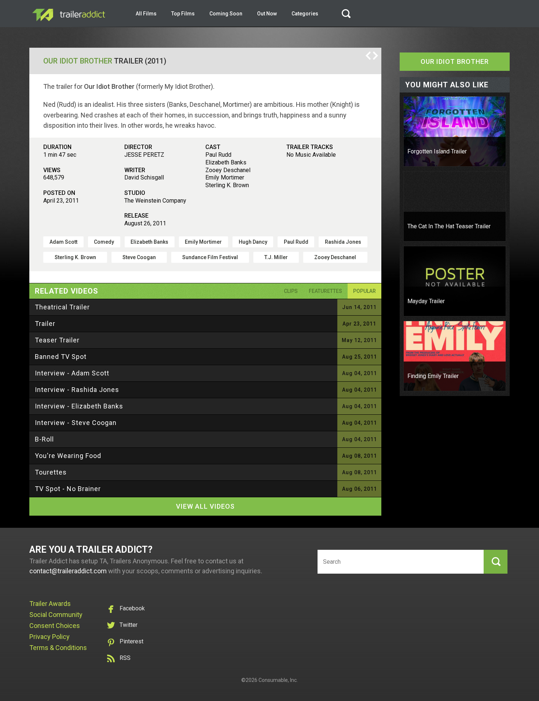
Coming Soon (225, 14)
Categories (305, 14)
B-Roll (44, 439)
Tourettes (51, 472)
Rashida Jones (343, 242)
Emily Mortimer (203, 242)
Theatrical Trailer (62, 307)
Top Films (183, 14)
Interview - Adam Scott (72, 373)
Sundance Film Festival (210, 257)
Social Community (55, 614)
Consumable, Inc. (278, 680)
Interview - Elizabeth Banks (79, 406)
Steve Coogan (139, 257)
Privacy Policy (49, 636)
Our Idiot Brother (77, 61)
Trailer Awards (50, 603)
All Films (146, 14)
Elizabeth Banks (149, 242)
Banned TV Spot (61, 356)
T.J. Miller (276, 257)
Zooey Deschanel (335, 257)
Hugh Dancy (253, 242)
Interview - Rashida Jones (77, 389)
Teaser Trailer (57, 340)
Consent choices (54, 625)
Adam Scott (63, 242)
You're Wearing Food (68, 456)
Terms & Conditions (58, 647)
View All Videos (205, 506)
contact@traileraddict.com (68, 571)
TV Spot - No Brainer (68, 489)
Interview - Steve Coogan (76, 422)
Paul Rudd (296, 242)
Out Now (267, 14)
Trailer (45, 323)
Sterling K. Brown (75, 257)
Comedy (104, 242)
